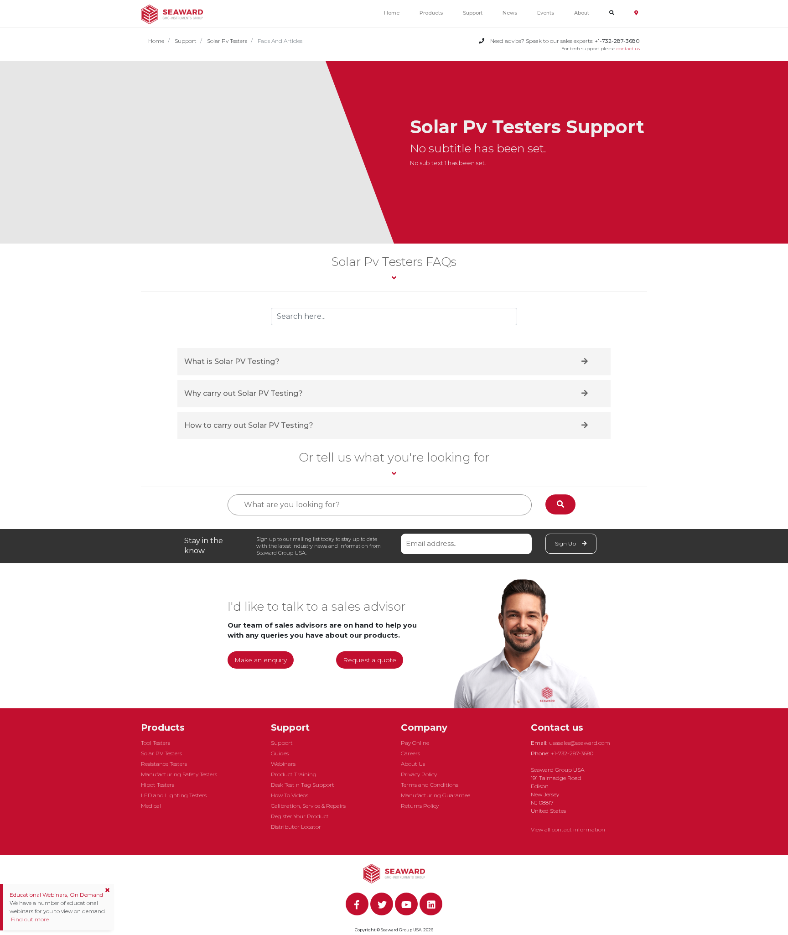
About (581, 13)
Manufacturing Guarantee (435, 795)
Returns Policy (420, 805)
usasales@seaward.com (579, 742)
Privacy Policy (419, 774)
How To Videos (289, 795)
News (510, 13)
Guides (280, 753)
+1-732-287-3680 (572, 753)
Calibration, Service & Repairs (308, 805)
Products (431, 13)
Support (472, 13)
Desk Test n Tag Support (302, 784)
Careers (410, 753)
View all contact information (568, 829)
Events (545, 13)
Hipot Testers (157, 784)
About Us (413, 763)
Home (391, 13)
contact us (628, 49)
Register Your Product (300, 816)
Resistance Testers (164, 763)
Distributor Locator (296, 826)
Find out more (29, 919)
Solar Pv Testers (227, 40)
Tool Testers (155, 742)
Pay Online (415, 742)
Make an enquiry (260, 660)
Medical (151, 805)
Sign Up (566, 543)
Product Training (293, 774)
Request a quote (369, 660)
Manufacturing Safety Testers (179, 774)
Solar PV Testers (161, 753)
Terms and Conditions (429, 784)
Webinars (283, 763)
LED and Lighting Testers (174, 795)
